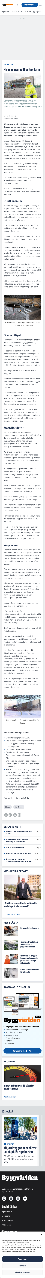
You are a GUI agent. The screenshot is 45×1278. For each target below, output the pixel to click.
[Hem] (8, 4)
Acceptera (22, 1259)
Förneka (22, 1266)
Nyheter (5, 11)
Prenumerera (7, 1220)
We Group (19, 807)
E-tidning (6, 1216)
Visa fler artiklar (10, 1097)
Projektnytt (17, 11)
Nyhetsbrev (7, 1211)
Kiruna (7, 807)
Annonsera (6, 1225)
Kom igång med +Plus (23, 1051)
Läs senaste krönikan (12, 914)
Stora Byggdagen (33, 11)
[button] (41, 1234)
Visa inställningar (22, 1272)
